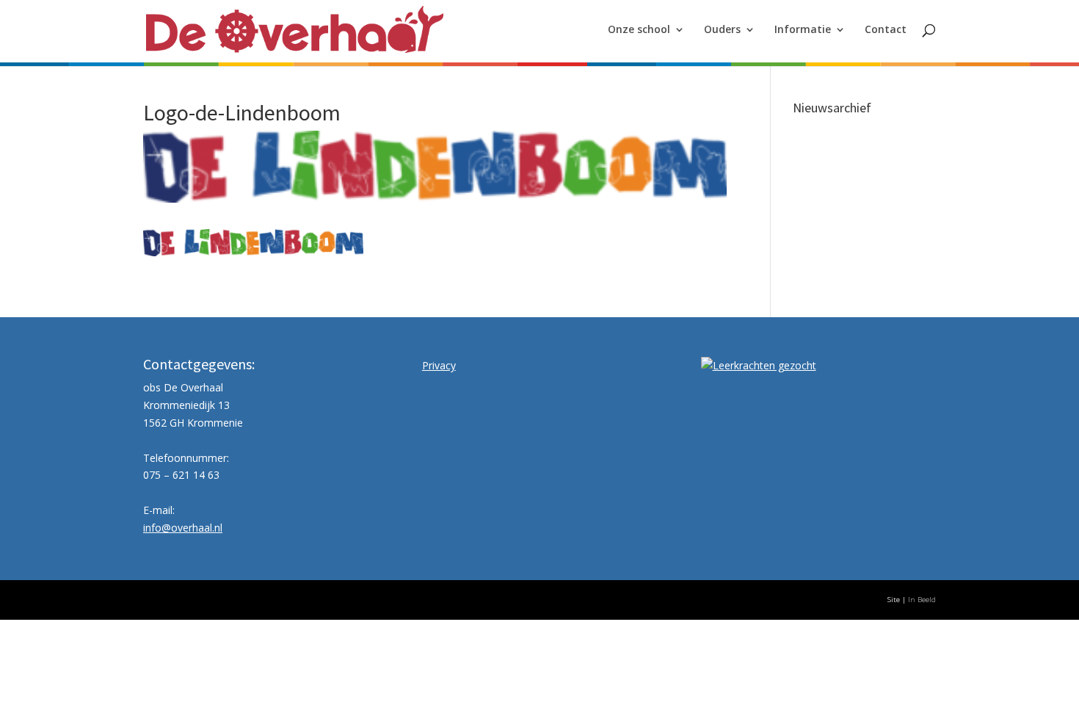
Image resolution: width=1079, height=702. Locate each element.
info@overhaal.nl (182, 528)
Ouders (722, 30)
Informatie (802, 30)
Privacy (439, 365)
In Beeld (922, 599)
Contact (886, 30)
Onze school (639, 30)
